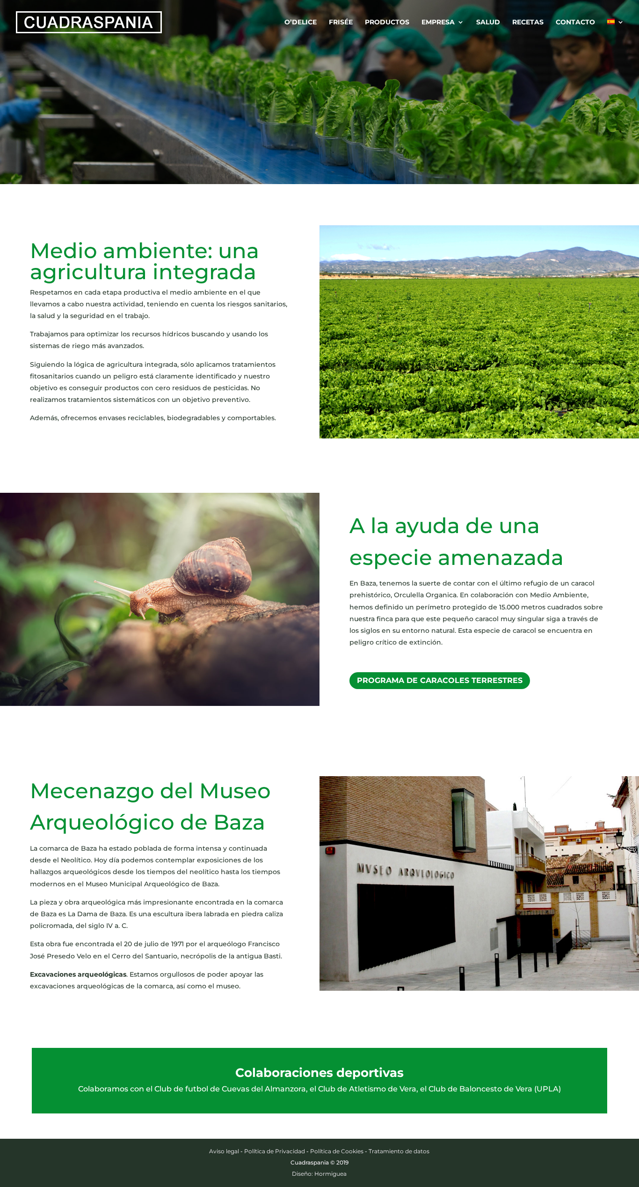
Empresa (438, 22)
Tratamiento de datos (399, 1151)
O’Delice (300, 22)
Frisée (341, 22)
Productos (387, 22)
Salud (488, 22)
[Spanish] (615, 31)
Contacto (575, 22)
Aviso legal (224, 1151)
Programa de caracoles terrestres (440, 680)
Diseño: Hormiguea (319, 1173)
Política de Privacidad (274, 1151)
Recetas (528, 22)
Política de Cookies (336, 1151)
